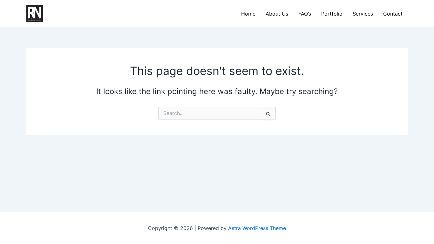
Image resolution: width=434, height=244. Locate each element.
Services (363, 13)
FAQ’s (304, 13)
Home (248, 13)
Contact (393, 13)
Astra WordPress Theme (257, 228)
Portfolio (331, 13)
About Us (277, 13)
